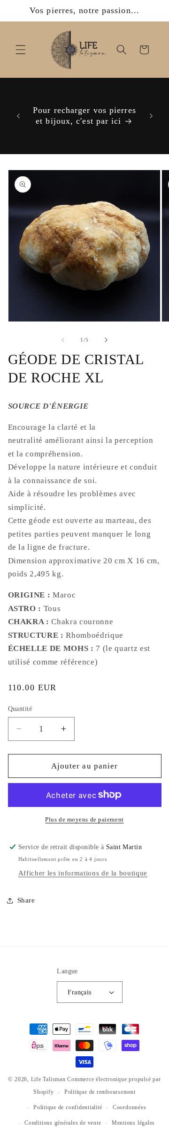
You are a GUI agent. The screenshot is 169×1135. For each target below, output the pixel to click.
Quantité (20, 708)
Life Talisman (48, 1079)
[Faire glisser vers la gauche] (63, 339)
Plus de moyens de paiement (84, 819)
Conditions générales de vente (62, 1123)
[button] (20, 49)
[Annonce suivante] (151, 115)
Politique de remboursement (100, 1092)
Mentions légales (133, 1123)
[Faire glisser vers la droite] (106, 339)
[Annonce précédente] (18, 115)
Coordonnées (129, 1107)
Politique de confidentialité (67, 1107)
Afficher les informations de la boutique (82, 873)
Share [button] (26, 900)
